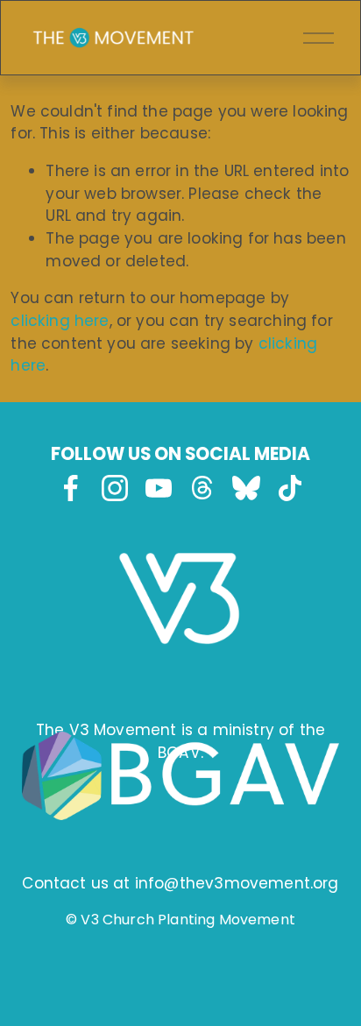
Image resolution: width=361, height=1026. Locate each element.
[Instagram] (115, 488)
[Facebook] (71, 488)
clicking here (60, 320)
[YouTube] (159, 488)
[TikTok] (290, 488)
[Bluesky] (246, 488)
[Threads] (202, 488)
